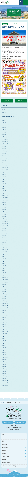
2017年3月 (5, 376)
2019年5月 (5, 319)
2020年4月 (5, 296)
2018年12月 (5, 331)
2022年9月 (5, 228)
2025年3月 (5, 160)
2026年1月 (5, 137)
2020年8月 (5, 287)
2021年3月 (5, 270)
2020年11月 (5, 280)
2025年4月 (5, 158)
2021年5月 (5, 265)
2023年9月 (5, 202)
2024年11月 (5, 169)
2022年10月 (5, 226)
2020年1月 (5, 301)
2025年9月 (5, 146)
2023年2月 (5, 216)
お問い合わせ (8, 422)
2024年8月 (5, 176)
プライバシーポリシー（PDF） (9, 466)
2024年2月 (5, 190)
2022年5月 (5, 237)
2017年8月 (5, 364)
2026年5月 (5, 127)
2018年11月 (5, 333)
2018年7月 (5, 340)
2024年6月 (5, 181)
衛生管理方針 (20, 422)
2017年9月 (5, 362)
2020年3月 (5, 298)
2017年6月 (5, 369)
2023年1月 (5, 219)
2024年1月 (5, 193)
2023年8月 (5, 205)
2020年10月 (5, 282)
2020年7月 (5, 289)
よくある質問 (5, 447)
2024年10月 (5, 172)
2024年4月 (5, 186)
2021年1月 (5, 275)
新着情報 (5, 24)
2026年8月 (5, 120)
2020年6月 (5, 291)
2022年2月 (5, 244)
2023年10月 (5, 200)
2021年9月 (5, 256)
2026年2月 (5, 134)
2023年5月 (5, 212)
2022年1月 (5, 247)
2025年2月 (5, 162)
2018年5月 (5, 345)
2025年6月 (5, 153)
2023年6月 (5, 209)
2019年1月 (5, 329)
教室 (3, 441)
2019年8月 (5, 312)
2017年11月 (5, 359)
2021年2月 (5, 272)
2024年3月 (5, 188)
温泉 (3, 434)
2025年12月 (5, 139)
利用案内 (4, 450)
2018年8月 (5, 338)
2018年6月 (5, 343)
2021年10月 (5, 254)
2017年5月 (5, 371)
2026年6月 (5, 125)
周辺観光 (4, 453)
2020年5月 (5, 294)
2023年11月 (5, 198)
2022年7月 (5, 233)
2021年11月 (5, 251)
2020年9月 (5, 284)
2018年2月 (5, 352)
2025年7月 (5, 151)
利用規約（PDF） (6, 462)
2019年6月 (5, 317)
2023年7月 (5, 207)
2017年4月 (5, 373)
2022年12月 (5, 221)
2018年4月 (5, 347)
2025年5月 (5, 155)
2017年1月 (5, 378)
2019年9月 (5, 310)
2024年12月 (5, 167)
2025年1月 (5, 165)
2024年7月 (5, 179)
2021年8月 (5, 258)
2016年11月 (5, 383)
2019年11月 (5, 305)
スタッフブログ (5, 456)
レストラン (4, 444)
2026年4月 (5, 130)
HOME (2, 402)
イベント (4, 109)
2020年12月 (5, 277)
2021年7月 (5, 261)
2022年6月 (5, 235)
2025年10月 (5, 144)
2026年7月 (5, 123)
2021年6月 (5, 263)
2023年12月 (5, 195)
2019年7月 (5, 315)
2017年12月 (5, 357)
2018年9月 (5, 336)
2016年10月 (5, 385)
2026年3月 (5, 132)
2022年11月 (5, 223)
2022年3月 (5, 242)
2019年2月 (5, 326)
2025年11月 (5, 141)
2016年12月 (5, 380)
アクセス (21, 3)
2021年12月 (5, 249)
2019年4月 (5, 322)
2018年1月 (5, 355)
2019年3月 (5, 324)
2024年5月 (5, 183)
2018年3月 (5, 350)
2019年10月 (5, 308)
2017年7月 (5, 366)
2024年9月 (5, 174)
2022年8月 (5, 230)
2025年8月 (5, 148)
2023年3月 (5, 214)
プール (3, 437)
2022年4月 (5, 240)
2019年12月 (5, 303)
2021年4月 (5, 268)
